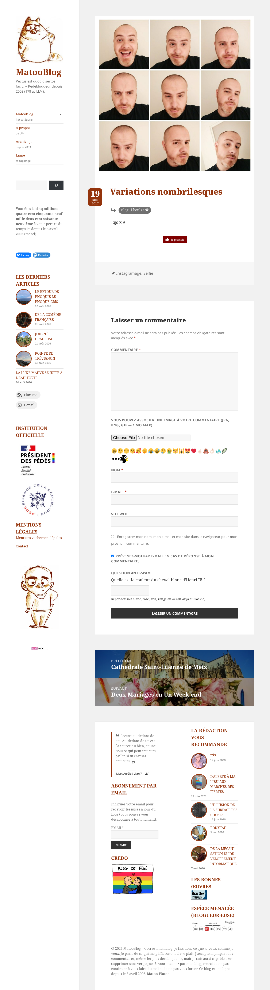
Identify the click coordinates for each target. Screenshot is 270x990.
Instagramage (128, 273)
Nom (117, 470)
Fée (213, 755)
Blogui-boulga (132, 210)
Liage (23, 158)
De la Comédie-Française (48, 317)
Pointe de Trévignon (45, 356)
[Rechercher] (56, 185)
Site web (119, 514)
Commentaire (126, 349)
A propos (23, 130)
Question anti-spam (131, 573)
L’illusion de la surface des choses (224, 809)
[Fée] (199, 761)
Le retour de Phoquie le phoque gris (47, 296)
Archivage (24, 144)
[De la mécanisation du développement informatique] (199, 854)
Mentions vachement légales (39, 537)
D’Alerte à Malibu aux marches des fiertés (223, 784)
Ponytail (218, 827)
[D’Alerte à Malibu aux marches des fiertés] (199, 782)
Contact (22, 546)
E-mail (119, 492)
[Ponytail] (199, 833)
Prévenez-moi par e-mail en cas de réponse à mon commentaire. (162, 558)
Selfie (148, 273)
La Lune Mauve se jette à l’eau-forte (39, 375)
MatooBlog (38, 72)
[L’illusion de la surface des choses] (199, 810)
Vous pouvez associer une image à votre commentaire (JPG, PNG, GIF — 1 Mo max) (170, 422)
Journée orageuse (44, 336)
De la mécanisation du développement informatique (223, 856)
